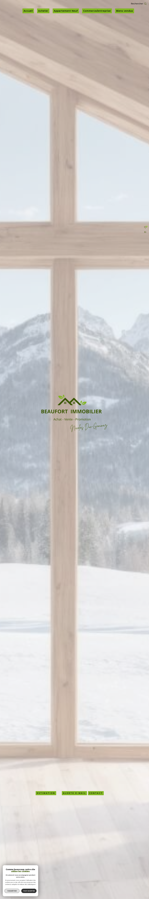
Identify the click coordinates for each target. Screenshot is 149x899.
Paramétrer (12, 891)
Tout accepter (29, 891)
